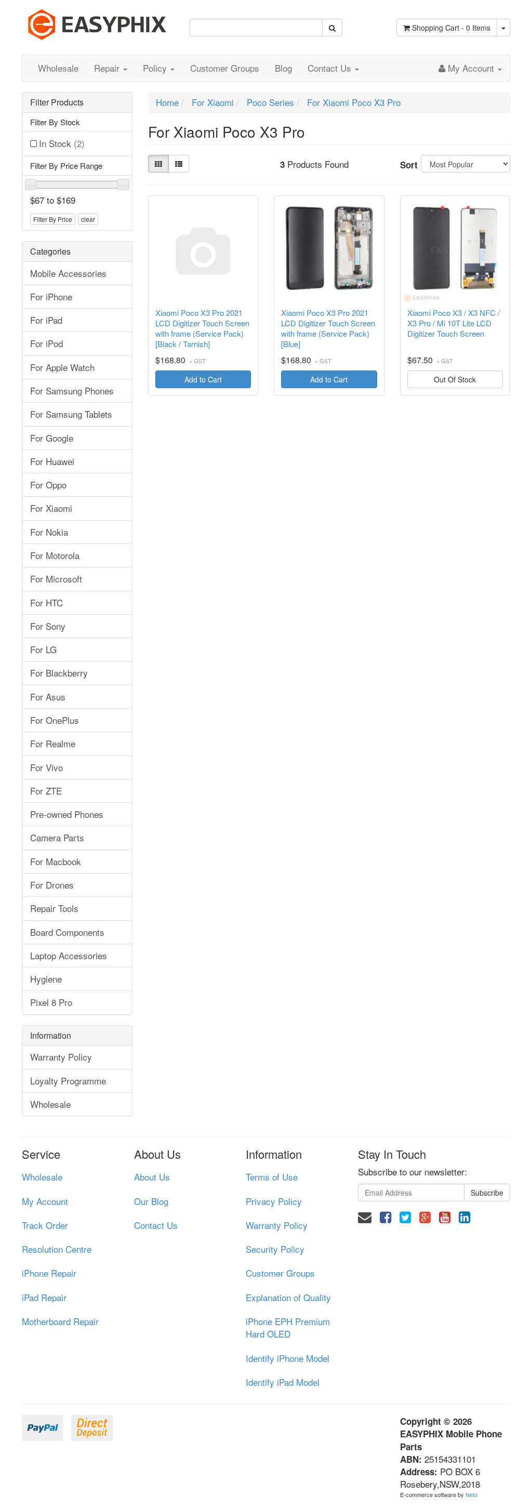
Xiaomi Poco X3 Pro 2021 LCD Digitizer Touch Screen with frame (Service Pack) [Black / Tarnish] (202, 328)
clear (88, 219)
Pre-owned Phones (66, 814)
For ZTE (46, 790)
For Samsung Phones (72, 390)
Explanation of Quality (288, 1297)
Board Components (67, 931)
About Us (152, 1176)
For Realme (52, 743)
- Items (451, 27)
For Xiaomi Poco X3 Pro (354, 102)
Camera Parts (57, 837)
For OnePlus (54, 719)
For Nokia (49, 531)
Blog (283, 67)
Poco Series (270, 102)
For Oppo (48, 484)
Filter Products (57, 102)
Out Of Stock (455, 379)
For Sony (47, 625)
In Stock (62, 143)
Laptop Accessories (68, 955)
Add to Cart (203, 379)
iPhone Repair (49, 1272)
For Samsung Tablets (71, 413)
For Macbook (55, 861)
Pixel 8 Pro (51, 1002)
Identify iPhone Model (287, 1358)
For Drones (52, 884)
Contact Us (331, 67)
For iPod (46, 343)
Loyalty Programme (68, 1080)
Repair (108, 67)
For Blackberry (59, 672)
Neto (471, 1494)
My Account (45, 1201)
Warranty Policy (61, 1056)
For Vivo (46, 767)
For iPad (46, 319)
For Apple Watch (62, 367)
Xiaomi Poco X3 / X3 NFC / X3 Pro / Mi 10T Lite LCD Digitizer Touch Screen (453, 323)
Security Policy (275, 1248)
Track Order (45, 1225)
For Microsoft (56, 578)
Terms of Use (272, 1176)
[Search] (332, 27)
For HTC (46, 602)
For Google (51, 437)
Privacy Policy (274, 1201)
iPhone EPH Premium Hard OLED (288, 1327)
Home (167, 102)
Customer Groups (224, 67)
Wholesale (58, 67)
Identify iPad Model (283, 1381)
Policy (156, 67)
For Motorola (54, 555)
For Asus (47, 696)
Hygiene (46, 978)
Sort (406, 164)
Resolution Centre (56, 1248)
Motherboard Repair (60, 1321)
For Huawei (52, 461)
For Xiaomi (51, 507)
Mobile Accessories (68, 273)
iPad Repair (44, 1297)
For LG (43, 649)
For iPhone (51, 296)
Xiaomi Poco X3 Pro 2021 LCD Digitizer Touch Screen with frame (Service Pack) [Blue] (328, 328)
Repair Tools (54, 908)
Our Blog (151, 1201)
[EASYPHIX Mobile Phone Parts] (98, 20)
